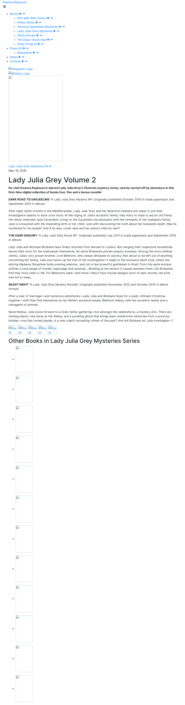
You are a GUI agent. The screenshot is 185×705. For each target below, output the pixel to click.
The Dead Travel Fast (31, 39)
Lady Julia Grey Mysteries (35, 31)
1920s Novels (26, 35)
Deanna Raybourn (15, 2)
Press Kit (16, 48)
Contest (15, 61)
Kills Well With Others (31, 18)
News (14, 57)
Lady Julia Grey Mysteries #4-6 (29, 166)
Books (14, 14)
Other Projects (27, 44)
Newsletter (24, 52)
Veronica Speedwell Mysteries (37, 26)
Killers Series (26, 22)
